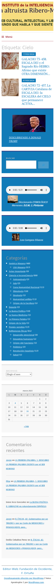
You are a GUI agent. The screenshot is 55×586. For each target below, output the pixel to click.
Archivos (11, 370)
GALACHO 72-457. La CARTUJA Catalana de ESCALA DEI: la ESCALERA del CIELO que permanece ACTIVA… (37, 94)
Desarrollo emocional (23, 335)
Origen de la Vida (17, 323)
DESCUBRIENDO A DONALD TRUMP (25, 139)
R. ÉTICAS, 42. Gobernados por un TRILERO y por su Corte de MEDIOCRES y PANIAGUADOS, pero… (27, 523)
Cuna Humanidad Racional (26, 287)
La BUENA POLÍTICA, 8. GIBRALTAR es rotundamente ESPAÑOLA (27, 504)
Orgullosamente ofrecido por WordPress (24, 578)
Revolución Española (23, 351)
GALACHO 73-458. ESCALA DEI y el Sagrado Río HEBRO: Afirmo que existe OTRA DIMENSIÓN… (36, 66)
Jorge (9, 460)
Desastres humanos (23, 339)
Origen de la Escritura (23, 303)
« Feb (26, 426)
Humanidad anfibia (22, 299)
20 (27, 411)
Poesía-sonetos (17, 327)
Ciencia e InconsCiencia (21, 275)
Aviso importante (17, 271)
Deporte (12, 307)
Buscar (10, 158)
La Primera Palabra (18, 319)
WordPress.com (36, 582)
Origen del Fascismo (23, 343)
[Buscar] (43, 165)
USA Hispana (19, 267)
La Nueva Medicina (18, 315)
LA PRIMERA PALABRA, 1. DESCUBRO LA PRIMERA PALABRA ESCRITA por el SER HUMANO (27, 464)
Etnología (17, 295)
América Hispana (17, 263)
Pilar (8, 481)
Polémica (17, 347)
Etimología (18, 291)
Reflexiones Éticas (18, 331)
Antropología (19, 279)
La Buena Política (17, 311)
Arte (15, 283)
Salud (16, 355)
